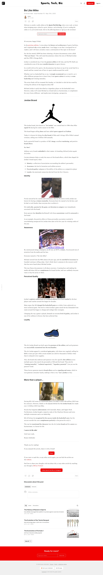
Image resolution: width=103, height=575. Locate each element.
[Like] (25, 21)
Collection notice (62, 564)
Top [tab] (26, 505)
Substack (44, 572)
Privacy (51, 564)
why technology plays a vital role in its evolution (36, 522)
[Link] (22, 100)
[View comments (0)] (29, 21)
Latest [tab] (29, 505)
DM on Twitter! (38, 466)
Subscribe (90, 3)
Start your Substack (47, 568)
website (28, 460)
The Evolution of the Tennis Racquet (36, 520)
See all (27, 541)
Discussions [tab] (35, 505)
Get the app (59, 568)
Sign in (98, 3)
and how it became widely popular (33, 533)
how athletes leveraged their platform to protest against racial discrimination (44, 512)
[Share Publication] (84, 3)
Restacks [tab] (34, 486)
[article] (51, 512)
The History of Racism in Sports (35, 510)
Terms (55, 564)
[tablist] (30, 486)
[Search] (81, 3)
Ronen (29, 16)
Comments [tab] (27, 486)
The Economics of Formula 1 (34, 531)
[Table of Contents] (2, 287)
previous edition (33, 45)
